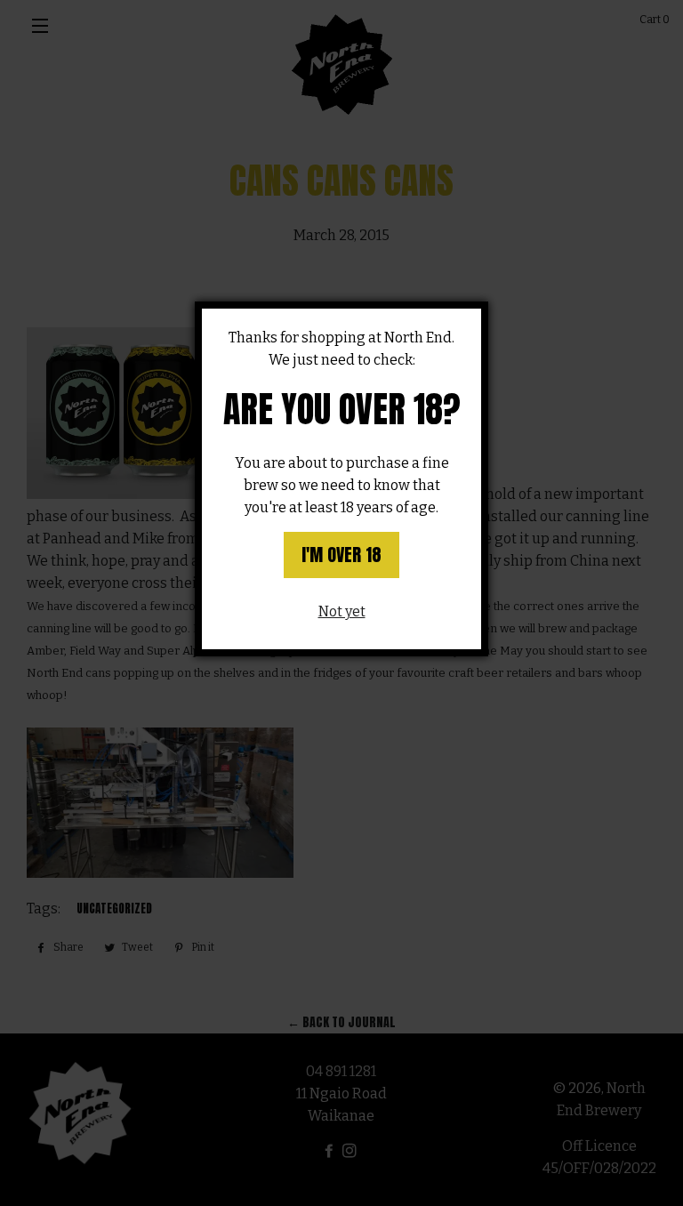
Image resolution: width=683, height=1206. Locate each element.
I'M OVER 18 (341, 554)
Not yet (342, 611)
